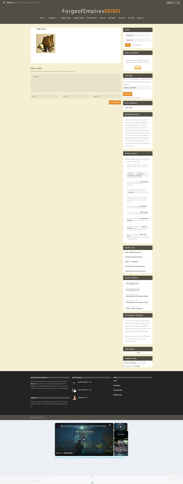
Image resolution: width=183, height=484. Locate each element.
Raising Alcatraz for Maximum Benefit (137, 296)
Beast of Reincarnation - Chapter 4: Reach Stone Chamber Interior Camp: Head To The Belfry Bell (84, 426)
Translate (137, 366)
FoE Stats (131, 18)
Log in (115, 380)
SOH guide (143, 206)
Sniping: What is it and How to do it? (135, 271)
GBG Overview (144, 212)
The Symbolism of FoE (133, 284)
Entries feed (116, 385)
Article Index (128, 107)
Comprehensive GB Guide (134, 176)
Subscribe (127, 94)
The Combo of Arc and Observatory (135, 266)
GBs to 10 (131, 192)
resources (130, 228)
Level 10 (131, 174)
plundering (140, 174)
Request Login (66, 18)
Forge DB (140, 18)
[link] (58, 426)
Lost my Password (136, 45)
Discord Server (92, 18)
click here (33, 384)
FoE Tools (121, 18)
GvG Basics (112, 18)
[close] (92, 476)
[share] (109, 425)
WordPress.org (117, 395)
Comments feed (117, 390)
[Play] (121, 442)
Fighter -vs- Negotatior (131, 261)
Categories (52, 18)
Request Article (78, 18)
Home (42, 18)
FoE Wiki (102, 18)
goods (144, 226)
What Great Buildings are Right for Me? (27, 3)
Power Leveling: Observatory (133, 252)
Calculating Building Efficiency (133, 257)
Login (127, 45)
